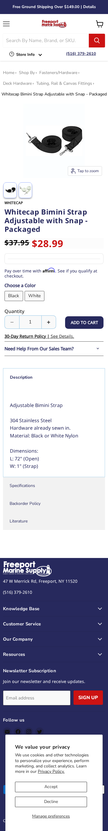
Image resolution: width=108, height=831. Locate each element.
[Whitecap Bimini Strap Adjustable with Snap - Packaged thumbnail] (10, 190)
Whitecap (13, 202)
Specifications (22, 485)
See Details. (39, 336)
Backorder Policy (25, 503)
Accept (51, 787)
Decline (51, 801)
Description (21, 377)
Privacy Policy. (51, 771)
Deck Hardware (17, 83)
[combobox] (46, 40)
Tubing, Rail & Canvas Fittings (64, 83)
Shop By (27, 72)
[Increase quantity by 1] (49, 322)
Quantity (14, 311)
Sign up (88, 697)
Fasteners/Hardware (58, 72)
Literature (19, 521)
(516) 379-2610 (81, 53)
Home (8, 72)
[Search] (97, 40)
